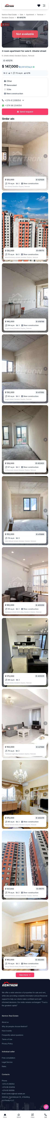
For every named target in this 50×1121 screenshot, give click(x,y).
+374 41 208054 (13, 100)
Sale (21, 15)
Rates (4, 1066)
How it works (7, 1031)
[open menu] (44, 6)
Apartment (30, 15)
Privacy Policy (7, 1044)
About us (5, 1022)
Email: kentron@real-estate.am (13, 1094)
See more (23, 975)
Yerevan (40, 15)
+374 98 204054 (13, 105)
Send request (26, 111)
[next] (45, 156)
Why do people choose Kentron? (14, 1026)
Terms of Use (7, 1039)
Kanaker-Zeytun (8, 18)
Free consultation (8, 1058)
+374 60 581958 (8, 1090)
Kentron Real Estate (9, 15)
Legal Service (7, 1062)
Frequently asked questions (12, 1035)
